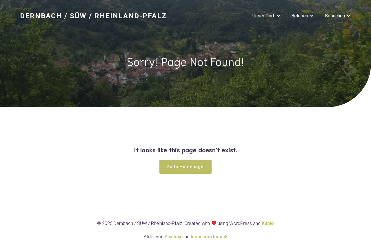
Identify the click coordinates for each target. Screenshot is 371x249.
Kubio (268, 223)
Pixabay (173, 236)
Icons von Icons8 (209, 236)
